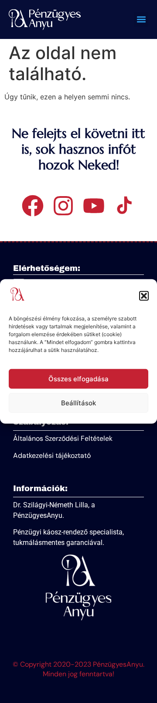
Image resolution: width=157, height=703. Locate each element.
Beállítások (78, 403)
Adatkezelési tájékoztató (52, 455)
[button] (144, 296)
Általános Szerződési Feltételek (63, 438)
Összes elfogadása (78, 379)
